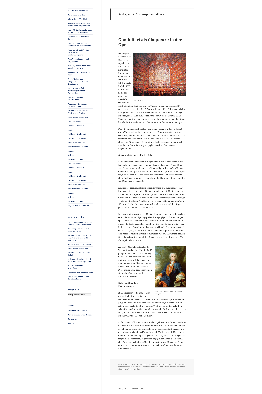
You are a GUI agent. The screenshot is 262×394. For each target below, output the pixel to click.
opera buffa (164, 366)
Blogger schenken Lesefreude (79, 244)
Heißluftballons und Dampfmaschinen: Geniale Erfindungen (78, 81)
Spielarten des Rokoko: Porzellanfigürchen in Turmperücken (77, 90)
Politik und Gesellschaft (77, 134)
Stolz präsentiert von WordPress (131, 388)
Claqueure (181, 364)
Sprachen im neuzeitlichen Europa (78, 37)
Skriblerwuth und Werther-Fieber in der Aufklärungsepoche (78, 52)
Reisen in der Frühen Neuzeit (79, 117)
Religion (71, 155)
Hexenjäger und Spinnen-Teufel (80, 272)
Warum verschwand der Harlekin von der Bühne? (77, 105)
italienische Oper (139, 366)
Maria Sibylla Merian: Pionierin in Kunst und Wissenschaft (80, 31)
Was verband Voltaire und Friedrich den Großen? (78, 111)
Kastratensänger (152, 366)
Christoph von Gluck (168, 364)
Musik (70, 130)
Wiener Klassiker (133, 369)
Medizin (71, 151)
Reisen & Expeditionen (76, 142)
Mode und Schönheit (76, 126)
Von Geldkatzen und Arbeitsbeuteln (75, 98)
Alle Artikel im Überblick (77, 19)
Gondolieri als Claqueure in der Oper (80, 73)
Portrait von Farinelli (177, 366)
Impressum (72, 323)
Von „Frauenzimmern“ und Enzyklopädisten (78, 60)
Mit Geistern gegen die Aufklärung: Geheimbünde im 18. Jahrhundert (79, 237)
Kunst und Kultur (74, 121)
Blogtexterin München (76, 15)
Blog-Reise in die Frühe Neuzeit (80, 205)
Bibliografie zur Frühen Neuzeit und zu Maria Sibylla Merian (80, 24)
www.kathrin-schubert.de (78, 11)
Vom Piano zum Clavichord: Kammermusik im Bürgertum (79, 44)
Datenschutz (72, 319)
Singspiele (122, 369)
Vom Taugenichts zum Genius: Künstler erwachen (79, 67)
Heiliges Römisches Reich (78, 138)
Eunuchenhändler (125, 366)
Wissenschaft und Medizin (78, 147)
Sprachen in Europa (75, 159)
